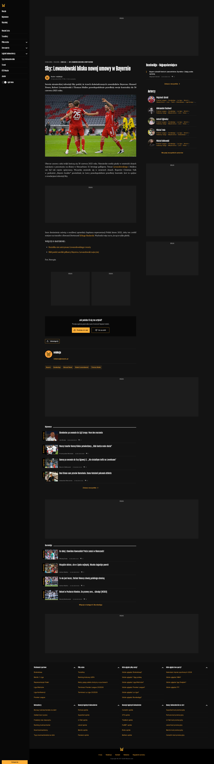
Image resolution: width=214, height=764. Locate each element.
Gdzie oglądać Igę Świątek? (176, 682)
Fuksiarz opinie (83, 735)
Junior (4, 76)
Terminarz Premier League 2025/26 (91, 687)
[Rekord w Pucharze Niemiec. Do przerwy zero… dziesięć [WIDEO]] (90, 595)
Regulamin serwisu (139, 755)
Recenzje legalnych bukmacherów (87, 705)
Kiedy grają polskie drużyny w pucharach (93, 682)
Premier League (161, 100)
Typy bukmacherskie (8, 59)
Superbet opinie (83, 715)
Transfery (5, 36)
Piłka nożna (5, 42)
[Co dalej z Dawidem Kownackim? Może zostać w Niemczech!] (90, 554)
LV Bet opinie (82, 720)
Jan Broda (62, 440)
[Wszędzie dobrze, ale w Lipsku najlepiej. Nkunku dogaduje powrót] (90, 568)
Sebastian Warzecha (65, 480)
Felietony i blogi (161, 113)
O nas (100, 755)
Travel (4, 64)
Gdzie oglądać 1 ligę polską (132, 677)
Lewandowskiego (120, 166)
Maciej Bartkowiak (65, 599)
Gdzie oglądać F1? (172, 687)
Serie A (186, 100)
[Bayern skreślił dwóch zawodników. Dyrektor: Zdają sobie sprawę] (172, 74)
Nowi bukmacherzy (41, 730)
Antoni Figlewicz (162, 119)
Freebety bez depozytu (42, 720)
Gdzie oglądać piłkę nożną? (129, 667)
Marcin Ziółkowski (65, 467)
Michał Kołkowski (162, 140)
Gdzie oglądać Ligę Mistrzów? (133, 682)
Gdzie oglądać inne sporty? (174, 667)
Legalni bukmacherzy (8, 53)
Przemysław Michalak (66, 453)
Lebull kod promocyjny (174, 725)
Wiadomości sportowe (40, 667)
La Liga (179, 100)
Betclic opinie (82, 730)
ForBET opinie (127, 725)
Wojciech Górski (154, 76)
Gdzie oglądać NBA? (173, 677)
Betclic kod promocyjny (174, 730)
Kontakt (117, 755)
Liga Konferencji (39, 692)
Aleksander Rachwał (163, 108)
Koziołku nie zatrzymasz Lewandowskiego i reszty (70, 247)
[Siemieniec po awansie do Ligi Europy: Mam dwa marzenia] (90, 436)
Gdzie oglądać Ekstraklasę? (132, 672)
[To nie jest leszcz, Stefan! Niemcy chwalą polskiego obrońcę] (90, 581)
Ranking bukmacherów (42, 725)
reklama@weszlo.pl (61, 359)
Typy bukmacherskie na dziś (44, 735)
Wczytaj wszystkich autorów (172, 153)
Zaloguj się (14, 762)
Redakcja (109, 755)
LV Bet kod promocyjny (174, 720)
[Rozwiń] (25, 42)
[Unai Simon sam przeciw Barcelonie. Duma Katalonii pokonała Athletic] (90, 476)
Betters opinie (127, 735)
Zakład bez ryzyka (40, 715)
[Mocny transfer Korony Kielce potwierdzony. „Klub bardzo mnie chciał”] (90, 449)
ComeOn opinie (127, 710)
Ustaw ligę (191, 145)
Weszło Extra (6, 30)
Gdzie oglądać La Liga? (130, 692)
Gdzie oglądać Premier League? (133, 687)
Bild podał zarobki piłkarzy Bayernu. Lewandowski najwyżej (74, 252)
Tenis (173, 102)
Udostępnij (54, 341)
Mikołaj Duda (63, 558)
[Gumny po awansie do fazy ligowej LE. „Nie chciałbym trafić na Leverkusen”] (90, 463)
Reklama (126, 755)
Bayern (48, 367)
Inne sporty (5, 47)
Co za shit (102, 330)
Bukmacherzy (37, 705)
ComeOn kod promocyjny (175, 735)
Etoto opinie (126, 730)
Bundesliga (63, 62)
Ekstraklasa (180, 102)
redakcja (59, 76)
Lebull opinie (82, 725)
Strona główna (48, 62)
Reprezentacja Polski (41, 682)
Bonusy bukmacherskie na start (45, 710)
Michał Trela (160, 130)
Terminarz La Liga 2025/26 (88, 692)
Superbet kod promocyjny (175, 710)
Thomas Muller (96, 367)
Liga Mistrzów (39, 687)
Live (168, 102)
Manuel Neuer (67, 367)
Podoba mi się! (82, 330)
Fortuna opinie (83, 710)
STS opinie (126, 715)
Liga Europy (189, 102)
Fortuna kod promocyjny (175, 715)
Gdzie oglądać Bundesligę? (132, 697)
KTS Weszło (5, 70)
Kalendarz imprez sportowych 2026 (179, 672)
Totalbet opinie (127, 720)
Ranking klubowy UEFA (86, 677)
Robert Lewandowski (81, 367)
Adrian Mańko (63, 572)
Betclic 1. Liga (39, 677)
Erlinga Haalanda (87, 235)
